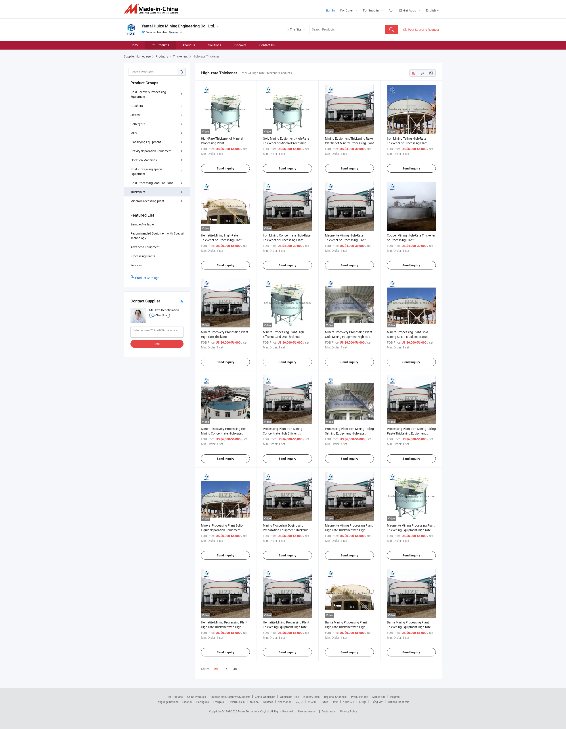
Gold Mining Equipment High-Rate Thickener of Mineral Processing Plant (286, 143)
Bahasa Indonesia (398, 702)
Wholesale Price (289, 696)
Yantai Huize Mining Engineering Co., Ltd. (178, 26)
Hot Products (175, 696)
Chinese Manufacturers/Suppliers (230, 696)
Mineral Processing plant (147, 201)
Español (187, 702)
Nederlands (284, 702)
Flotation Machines (143, 160)
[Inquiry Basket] (391, 10)
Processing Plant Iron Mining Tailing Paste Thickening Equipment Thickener (411, 433)
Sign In (330, 10)
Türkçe (362, 702)
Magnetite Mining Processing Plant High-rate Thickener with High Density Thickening (349, 530)
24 (216, 669)
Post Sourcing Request (423, 29)
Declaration (329, 711)
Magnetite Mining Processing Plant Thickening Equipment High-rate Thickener (411, 530)
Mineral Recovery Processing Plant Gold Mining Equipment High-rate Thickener (348, 336)
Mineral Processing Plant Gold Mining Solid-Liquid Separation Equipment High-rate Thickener (408, 336)
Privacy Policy (348, 711)
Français (218, 702)
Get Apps (410, 10)
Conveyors (137, 124)
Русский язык (236, 702)
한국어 (312, 702)
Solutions (214, 45)
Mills (133, 133)
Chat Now (161, 315)
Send (157, 344)
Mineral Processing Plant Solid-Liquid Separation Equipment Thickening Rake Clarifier (222, 530)
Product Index (359, 696)
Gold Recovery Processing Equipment (148, 94)
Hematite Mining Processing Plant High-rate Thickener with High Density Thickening (224, 627)
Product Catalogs (147, 278)
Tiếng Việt (377, 702)
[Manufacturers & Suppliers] (152, 9)
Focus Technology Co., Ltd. (254, 711)
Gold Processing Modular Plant (151, 183)
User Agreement (307, 711)
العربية (299, 702)
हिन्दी (335, 702)
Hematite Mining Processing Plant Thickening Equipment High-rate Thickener (286, 627)
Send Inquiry (225, 168)
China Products (196, 696)
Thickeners (137, 192)
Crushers (136, 106)
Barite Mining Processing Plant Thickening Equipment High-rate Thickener (409, 627)
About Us (188, 45)
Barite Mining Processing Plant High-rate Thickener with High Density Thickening (346, 627)
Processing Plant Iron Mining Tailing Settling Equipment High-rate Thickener (349, 433)
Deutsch (268, 702)
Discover (240, 45)
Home (134, 45)
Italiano (254, 702)
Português (202, 702)
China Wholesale (265, 696)
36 (225, 669)
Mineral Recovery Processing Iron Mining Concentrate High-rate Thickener (224, 433)
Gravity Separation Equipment (151, 151)
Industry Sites (311, 696)
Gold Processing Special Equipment (146, 171)
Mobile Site (378, 696)
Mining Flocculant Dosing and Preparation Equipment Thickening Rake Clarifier (286, 530)
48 (235, 669)
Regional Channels (335, 696)
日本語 (325, 702)
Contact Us (267, 45)
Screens (135, 115)
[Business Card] (182, 301)
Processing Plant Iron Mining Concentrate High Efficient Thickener (282, 433)
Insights (395, 696)
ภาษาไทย (348, 702)
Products (163, 45)
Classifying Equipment (145, 142)
